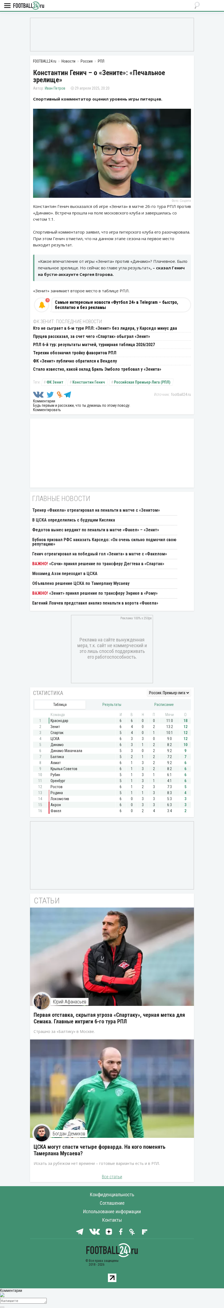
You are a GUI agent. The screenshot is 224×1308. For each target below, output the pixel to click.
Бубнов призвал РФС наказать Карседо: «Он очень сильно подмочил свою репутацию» (104, 542)
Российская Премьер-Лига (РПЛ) (142, 382)
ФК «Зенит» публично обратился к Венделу (75, 361)
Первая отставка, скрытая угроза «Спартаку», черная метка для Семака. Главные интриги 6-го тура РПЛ (109, 1018)
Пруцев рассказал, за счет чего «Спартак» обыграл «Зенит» (91, 336)
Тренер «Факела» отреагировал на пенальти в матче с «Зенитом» (96, 510)
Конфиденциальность (112, 1194)
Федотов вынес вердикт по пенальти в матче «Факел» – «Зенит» (95, 529)
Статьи (47, 900)
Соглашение (112, 1203)
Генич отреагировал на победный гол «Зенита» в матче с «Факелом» (99, 553)
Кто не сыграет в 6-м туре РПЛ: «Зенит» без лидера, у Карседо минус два (105, 328)
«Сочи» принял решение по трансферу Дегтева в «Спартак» (106, 563)
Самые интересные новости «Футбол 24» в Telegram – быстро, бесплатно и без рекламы (116, 305)
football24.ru (181, 394)
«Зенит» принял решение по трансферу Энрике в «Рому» (103, 593)
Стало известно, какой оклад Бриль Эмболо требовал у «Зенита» (97, 369)
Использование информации (112, 1211)
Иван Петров (55, 88)
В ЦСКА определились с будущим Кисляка (73, 520)
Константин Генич (88, 382)
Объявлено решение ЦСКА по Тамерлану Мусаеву (80, 583)
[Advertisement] (112, 34)
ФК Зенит (54, 382)
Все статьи (112, 1176)
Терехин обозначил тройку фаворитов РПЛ (74, 352)
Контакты (112, 1220)
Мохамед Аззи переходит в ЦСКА (65, 573)
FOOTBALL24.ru (29, 5)
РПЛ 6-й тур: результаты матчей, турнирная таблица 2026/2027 (94, 344)
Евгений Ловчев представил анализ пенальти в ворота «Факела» (95, 603)
